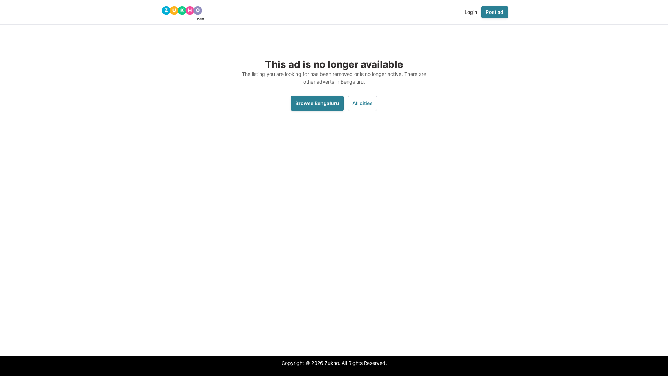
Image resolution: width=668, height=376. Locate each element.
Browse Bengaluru (317, 103)
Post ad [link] (494, 12)
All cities (362, 103)
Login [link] (470, 12)
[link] (182, 12)
